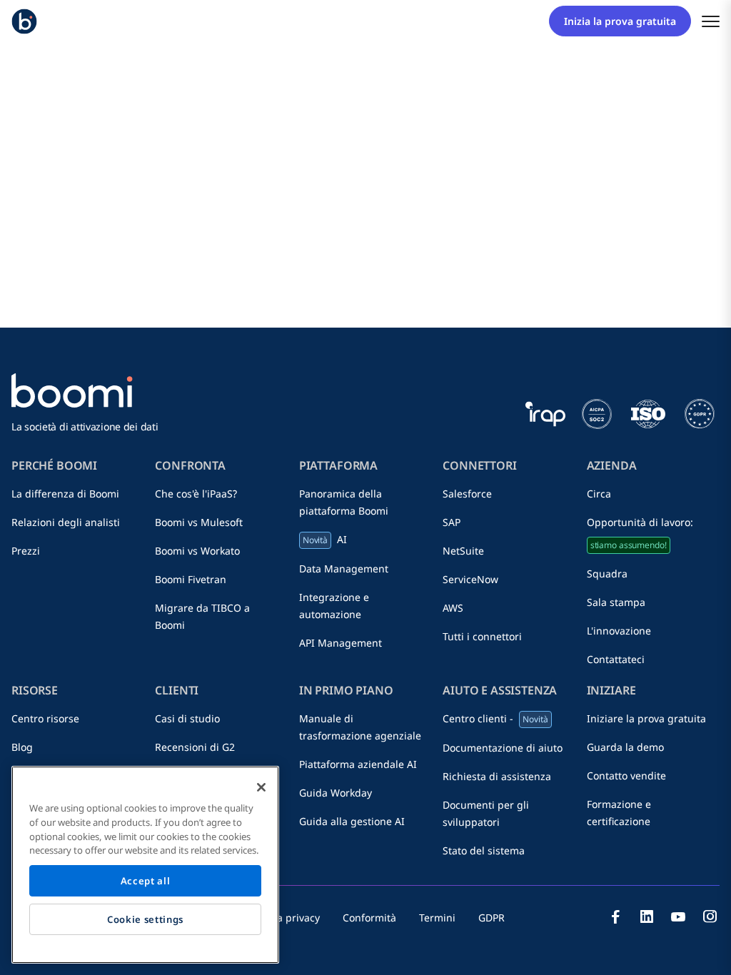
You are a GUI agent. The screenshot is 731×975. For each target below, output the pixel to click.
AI (325, 539)
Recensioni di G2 (195, 747)
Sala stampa (616, 602)
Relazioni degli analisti (65, 522)
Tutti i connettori (482, 636)
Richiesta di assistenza (497, 776)
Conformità (369, 917)
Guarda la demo (625, 747)
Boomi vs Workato (197, 550)
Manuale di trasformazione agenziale (360, 727)
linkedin (647, 916)
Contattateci (616, 659)
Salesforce (467, 493)
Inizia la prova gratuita (620, 21)
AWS (453, 608)
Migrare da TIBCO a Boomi (202, 616)
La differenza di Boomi (65, 493)
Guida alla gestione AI (352, 821)
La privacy (296, 917)
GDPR (491, 917)
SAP (451, 522)
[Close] (261, 787)
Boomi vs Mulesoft (199, 522)
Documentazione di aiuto (503, 747)
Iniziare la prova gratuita (646, 718)
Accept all (146, 880)
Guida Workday (335, 792)
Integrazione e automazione (334, 605)
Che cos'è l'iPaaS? (196, 493)
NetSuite (463, 550)
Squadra (607, 573)
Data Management (343, 568)
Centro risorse (45, 718)
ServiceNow (470, 579)
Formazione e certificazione (619, 812)
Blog (22, 747)
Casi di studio (187, 718)
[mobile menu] (711, 21)
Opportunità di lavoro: (640, 533)
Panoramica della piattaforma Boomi (343, 502)
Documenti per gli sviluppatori (486, 813)
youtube (678, 916)
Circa (599, 493)
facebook (615, 916)
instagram (710, 916)
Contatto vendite (626, 775)
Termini (437, 917)
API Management (340, 643)
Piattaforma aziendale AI (358, 764)
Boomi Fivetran (190, 579)
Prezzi (25, 550)
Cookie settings (145, 919)
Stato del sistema (484, 850)
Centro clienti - (495, 718)
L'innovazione (619, 630)
